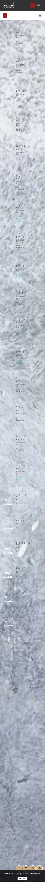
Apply (21, 48)
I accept (22, 878)
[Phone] (32, 5)
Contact (33, 48)
